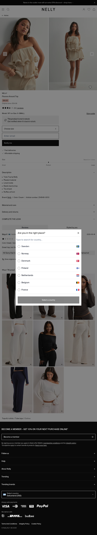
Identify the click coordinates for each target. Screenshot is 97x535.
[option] (48, 246)
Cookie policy (36, 524)
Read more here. (41, 445)
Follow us (5, 453)
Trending (5, 476)
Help (3, 461)
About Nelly (6, 469)
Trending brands (8, 484)
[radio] (19, 246)
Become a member (11, 437)
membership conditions (51, 443)
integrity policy (71, 443)
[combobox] (48, 240)
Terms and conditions (9, 524)
